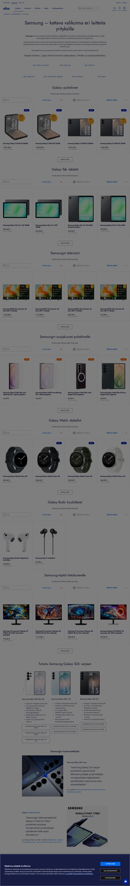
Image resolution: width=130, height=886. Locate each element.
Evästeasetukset (110, 878)
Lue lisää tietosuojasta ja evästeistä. (79, 874)
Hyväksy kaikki (110, 864)
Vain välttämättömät (110, 871)
